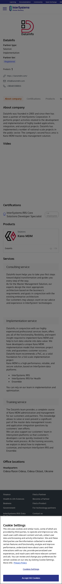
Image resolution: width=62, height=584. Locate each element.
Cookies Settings (31, 569)
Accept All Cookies (31, 578)
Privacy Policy (20, 562)
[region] (31, 550)
